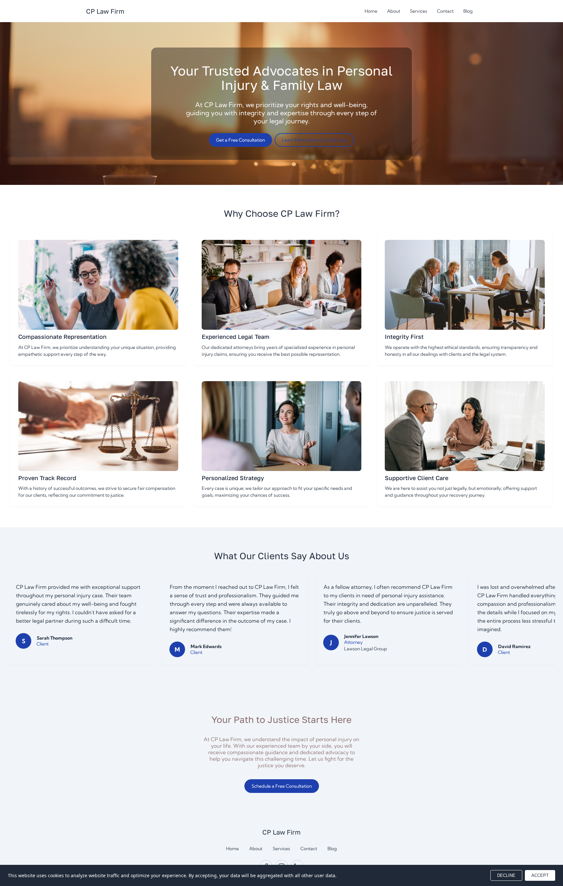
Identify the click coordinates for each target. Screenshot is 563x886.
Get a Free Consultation (240, 140)
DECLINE (506, 875)
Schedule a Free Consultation (282, 786)
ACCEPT (540, 875)
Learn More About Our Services (314, 140)
